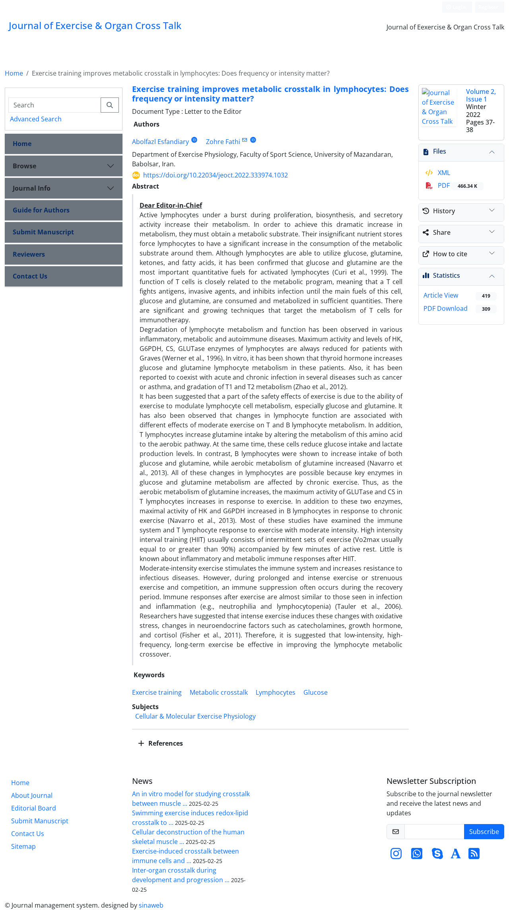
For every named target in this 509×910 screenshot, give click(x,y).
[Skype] (437, 856)
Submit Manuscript (43, 232)
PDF (456, 185)
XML (443, 172)
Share (442, 232)
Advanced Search (36, 119)
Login (458, 7)
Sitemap (23, 846)
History (444, 211)
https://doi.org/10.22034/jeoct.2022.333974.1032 (215, 175)
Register (488, 7)
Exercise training (157, 692)
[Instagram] (396, 856)
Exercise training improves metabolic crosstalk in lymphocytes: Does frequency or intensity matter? (270, 94)
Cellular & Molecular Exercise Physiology (195, 716)
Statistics (446, 275)
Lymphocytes (275, 692)
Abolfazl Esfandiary (160, 141)
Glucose (315, 692)
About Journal (31, 795)
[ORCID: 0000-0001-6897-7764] (253, 139)
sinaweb (151, 905)
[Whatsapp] (416, 856)
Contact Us (30, 276)
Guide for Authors (41, 210)
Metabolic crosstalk (219, 692)
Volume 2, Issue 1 (481, 95)
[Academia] (456, 856)
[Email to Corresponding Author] (245, 139)
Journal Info (32, 188)
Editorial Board (33, 808)
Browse (24, 166)
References (165, 743)
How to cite (450, 253)
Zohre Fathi (223, 141)
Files (439, 151)
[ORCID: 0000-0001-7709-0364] (194, 139)
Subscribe (484, 831)
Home (14, 73)
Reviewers (29, 254)
